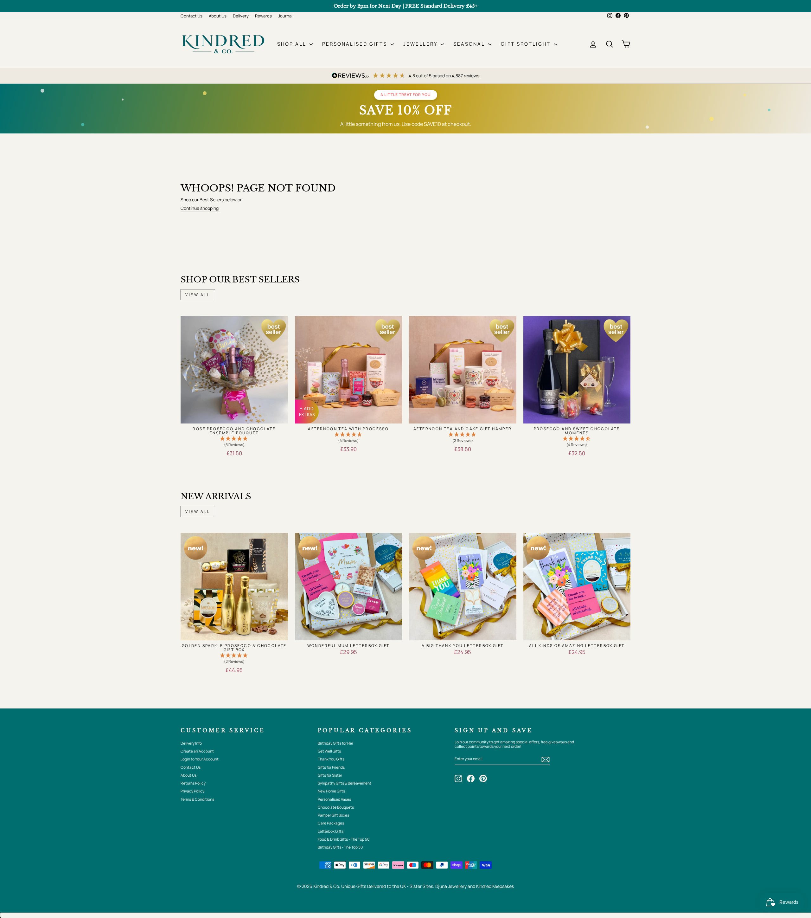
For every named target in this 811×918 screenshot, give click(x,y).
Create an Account (197, 751)
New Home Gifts (331, 791)
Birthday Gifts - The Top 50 (340, 847)
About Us (218, 16)
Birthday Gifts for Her (335, 743)
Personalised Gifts (355, 44)
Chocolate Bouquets (336, 807)
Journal (285, 16)
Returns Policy (193, 783)
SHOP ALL (292, 44)
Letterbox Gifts (330, 831)
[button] (234, 442)
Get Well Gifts (329, 751)
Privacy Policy (192, 791)
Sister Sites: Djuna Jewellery (439, 886)
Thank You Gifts (331, 759)
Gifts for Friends (331, 767)
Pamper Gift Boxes (333, 815)
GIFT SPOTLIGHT (526, 44)
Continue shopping (200, 208)
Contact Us (191, 16)
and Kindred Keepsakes (491, 886)
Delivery (241, 16)
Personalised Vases (334, 799)
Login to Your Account (200, 759)
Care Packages (331, 823)
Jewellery (421, 44)
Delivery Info (191, 743)
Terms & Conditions (197, 799)
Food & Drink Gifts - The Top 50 (343, 839)
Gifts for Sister (330, 775)
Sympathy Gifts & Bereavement (344, 783)
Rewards (263, 16)
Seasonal (470, 44)
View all (197, 294)
